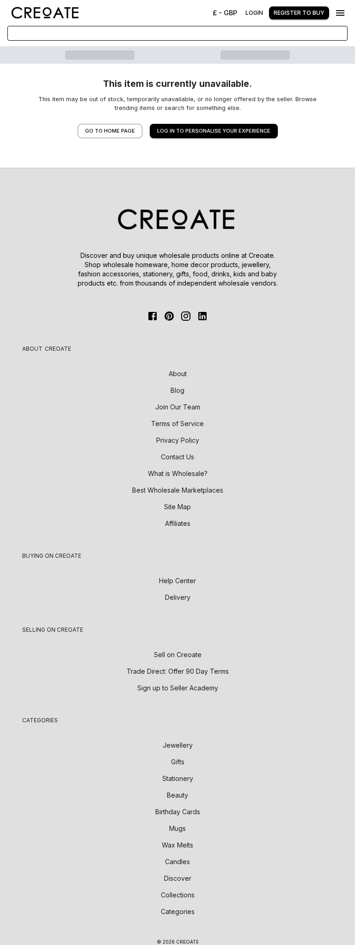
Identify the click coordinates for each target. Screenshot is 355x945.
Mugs (177, 828)
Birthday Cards (177, 812)
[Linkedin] (202, 316)
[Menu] (340, 12)
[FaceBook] (152, 316)
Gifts (177, 762)
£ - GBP (225, 13)
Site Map (177, 507)
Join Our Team (177, 407)
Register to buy (299, 12)
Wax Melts (177, 845)
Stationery (177, 778)
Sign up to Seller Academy (177, 688)
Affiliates (177, 523)
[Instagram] (185, 316)
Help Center (177, 581)
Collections (178, 895)
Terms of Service (177, 423)
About (178, 374)
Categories (178, 911)
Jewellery (178, 745)
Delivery (177, 597)
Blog (177, 390)
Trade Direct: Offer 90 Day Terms (178, 671)
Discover (177, 878)
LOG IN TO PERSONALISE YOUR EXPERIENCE (213, 131)
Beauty (177, 795)
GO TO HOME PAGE (110, 131)
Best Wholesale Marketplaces (177, 490)
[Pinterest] (169, 316)
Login (254, 12)
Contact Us (177, 457)
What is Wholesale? (178, 473)
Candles (177, 862)
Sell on (178, 654)
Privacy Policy (177, 440)
